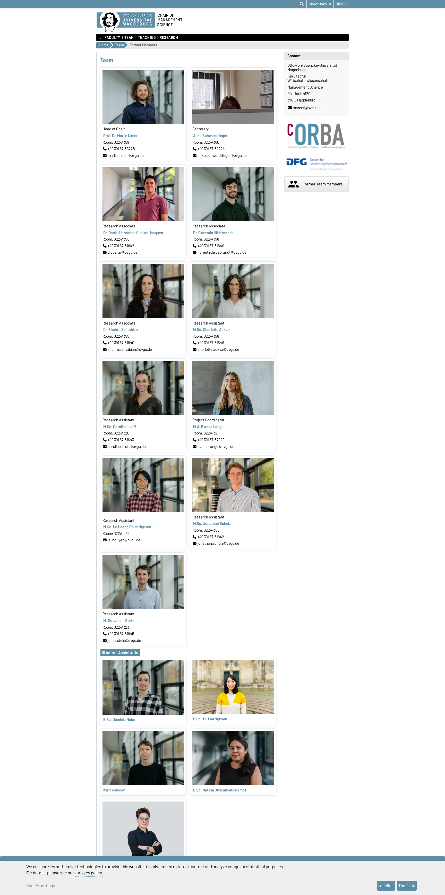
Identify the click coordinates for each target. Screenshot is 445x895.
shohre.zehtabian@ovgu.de (130, 349)
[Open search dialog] (302, 4)
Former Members (143, 45)
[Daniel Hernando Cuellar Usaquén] (143, 220)
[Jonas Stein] (143, 608)
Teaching (147, 38)
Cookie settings (40, 885)
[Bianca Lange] (233, 414)
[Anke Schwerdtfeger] (233, 123)
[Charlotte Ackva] (233, 317)
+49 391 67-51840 (121, 343)
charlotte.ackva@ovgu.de (218, 349)
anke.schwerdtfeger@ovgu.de (222, 155)
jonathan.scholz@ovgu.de (218, 543)
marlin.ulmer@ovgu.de (126, 155)
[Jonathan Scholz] (233, 511)
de (344, 4)
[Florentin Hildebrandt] (233, 220)
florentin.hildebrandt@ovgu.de (222, 252)
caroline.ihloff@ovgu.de (127, 447)
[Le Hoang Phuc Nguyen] (143, 511)
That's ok (406, 885)
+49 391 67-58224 (211, 149)
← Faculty (109, 38)
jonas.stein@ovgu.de (124, 640)
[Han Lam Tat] (143, 854)
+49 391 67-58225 (121, 149)
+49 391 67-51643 (121, 440)
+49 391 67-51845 (121, 634)
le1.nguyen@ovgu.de (124, 540)
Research (169, 38)
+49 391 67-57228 (211, 440)
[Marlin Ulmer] (143, 123)
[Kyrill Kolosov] (143, 784)
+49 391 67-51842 (121, 246)
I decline (386, 885)
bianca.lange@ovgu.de (216, 447)
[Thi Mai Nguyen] (233, 712)
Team (129, 38)
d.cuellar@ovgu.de (123, 252)
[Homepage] (126, 22)
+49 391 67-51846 (211, 246)
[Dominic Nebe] (143, 713)
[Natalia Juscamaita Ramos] (233, 784)
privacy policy (89, 872)
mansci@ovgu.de (307, 108)
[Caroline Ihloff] (143, 414)
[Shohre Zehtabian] (143, 317)
